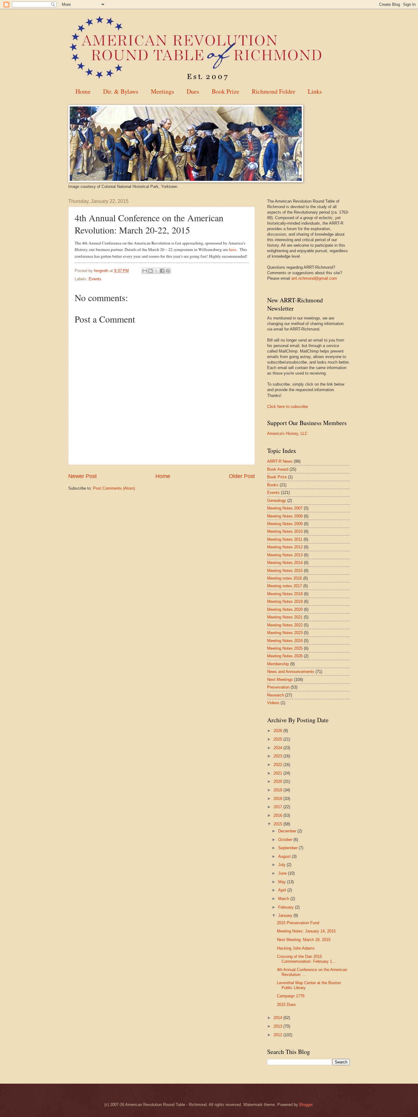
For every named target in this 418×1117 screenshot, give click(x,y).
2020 (278, 781)
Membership (278, 664)
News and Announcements (290, 671)
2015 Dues (286, 1004)
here (232, 249)
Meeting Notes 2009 (285, 523)
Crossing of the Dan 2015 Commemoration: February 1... (306, 958)
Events (95, 279)
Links (315, 91)
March (284, 898)
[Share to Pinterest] (168, 271)
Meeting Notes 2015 (285, 570)
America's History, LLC (287, 433)
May (282, 882)
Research (275, 695)
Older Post (242, 476)
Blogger (305, 1104)
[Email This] (145, 271)
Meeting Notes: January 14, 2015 (306, 931)
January (285, 915)
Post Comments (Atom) (114, 488)
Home (83, 91)
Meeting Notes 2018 (285, 594)
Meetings (162, 91)
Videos (273, 702)
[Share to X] (156, 271)
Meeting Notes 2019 (285, 601)
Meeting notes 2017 (284, 586)
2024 (278, 747)
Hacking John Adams (296, 948)
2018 (278, 798)
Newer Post (82, 476)
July (282, 864)
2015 (278, 824)
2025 (278, 739)
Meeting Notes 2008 (285, 516)
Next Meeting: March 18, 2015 (303, 939)
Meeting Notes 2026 (285, 656)
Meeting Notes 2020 (285, 609)
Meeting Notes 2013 (285, 555)
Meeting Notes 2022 (285, 625)
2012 (278, 1035)
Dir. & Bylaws (120, 91)
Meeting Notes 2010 (285, 531)
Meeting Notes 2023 (285, 632)
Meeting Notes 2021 (285, 617)
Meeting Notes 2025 (285, 648)
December (287, 831)
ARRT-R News (280, 461)
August (285, 856)
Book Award (277, 469)
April (282, 890)
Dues (193, 91)
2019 (278, 790)
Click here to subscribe (287, 406)
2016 (278, 815)
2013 (278, 1026)
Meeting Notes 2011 (284, 539)
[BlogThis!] (150, 271)
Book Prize (225, 91)
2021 (278, 773)
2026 (278, 730)
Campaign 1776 (290, 996)
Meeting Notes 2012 (285, 547)
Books (272, 485)
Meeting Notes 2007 (285, 508)
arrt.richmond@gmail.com (314, 278)
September (288, 848)
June (283, 873)
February (286, 907)
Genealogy (276, 500)
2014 (278, 1017)
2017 (278, 807)
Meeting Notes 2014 (285, 562)
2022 (278, 764)
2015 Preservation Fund (298, 923)
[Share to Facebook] (162, 271)
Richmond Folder (273, 91)
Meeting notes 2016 (284, 578)
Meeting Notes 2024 (285, 640)
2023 (278, 756)
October (285, 839)
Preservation (278, 687)
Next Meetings (280, 679)
